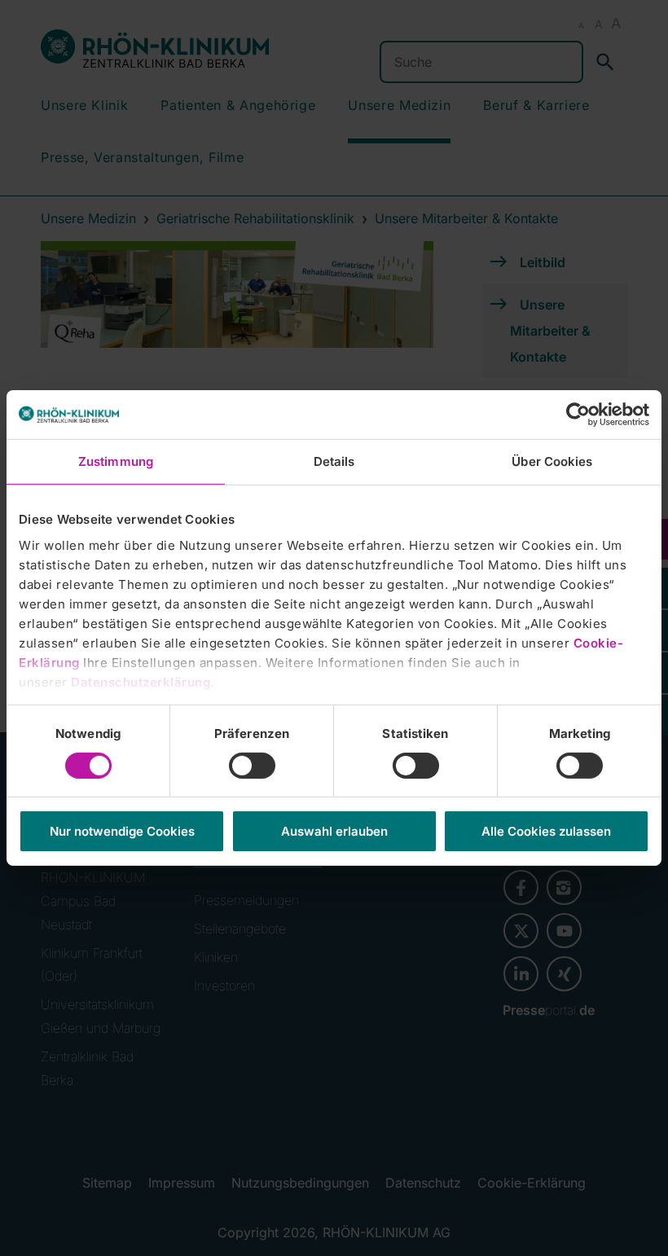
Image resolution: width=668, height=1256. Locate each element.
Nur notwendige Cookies (122, 831)
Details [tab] (334, 461)
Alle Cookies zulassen (546, 831)
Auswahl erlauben (334, 831)
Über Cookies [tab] (552, 461)
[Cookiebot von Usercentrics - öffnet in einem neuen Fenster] (578, 414)
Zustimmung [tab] (115, 461)
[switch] (252, 766)
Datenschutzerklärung (140, 681)
